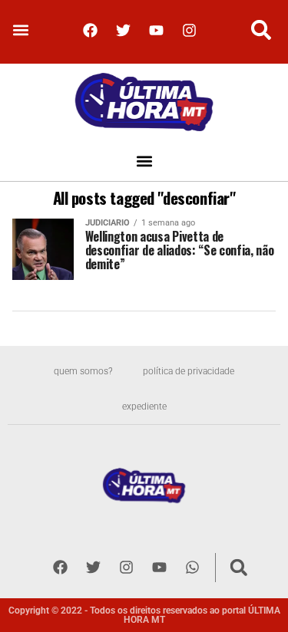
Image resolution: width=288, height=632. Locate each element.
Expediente (144, 406)
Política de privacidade (188, 371)
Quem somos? (83, 371)
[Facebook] (90, 29)
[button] (20, 30)
